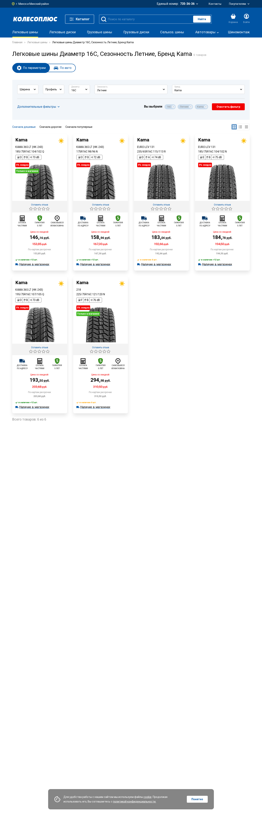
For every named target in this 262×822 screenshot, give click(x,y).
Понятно (197, 799)
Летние (184, 106)
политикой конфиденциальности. (134, 801)
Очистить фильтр (228, 106)
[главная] (35, 19)
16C (169, 106)
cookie (147, 796)
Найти (202, 19)
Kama (200, 106)
